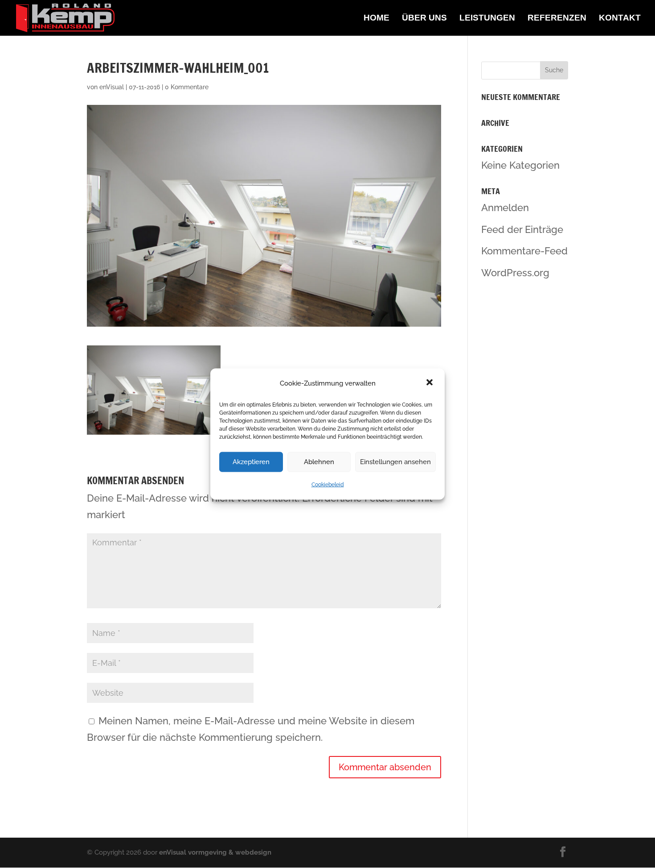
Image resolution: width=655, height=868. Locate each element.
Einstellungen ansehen (395, 462)
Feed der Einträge (522, 229)
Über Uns (424, 18)
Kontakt (620, 18)
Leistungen (487, 18)
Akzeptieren (251, 462)
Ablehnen (319, 462)
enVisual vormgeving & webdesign (215, 852)
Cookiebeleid (327, 485)
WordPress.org (515, 272)
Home (376, 18)
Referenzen (557, 18)
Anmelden (505, 207)
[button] (430, 383)
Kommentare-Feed (524, 251)
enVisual (111, 87)
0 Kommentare (187, 87)
